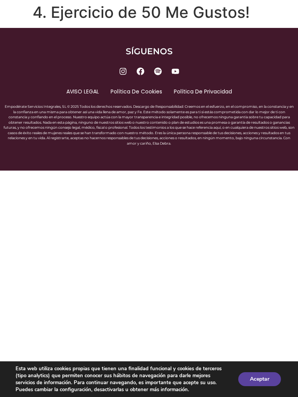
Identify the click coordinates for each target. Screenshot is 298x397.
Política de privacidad (203, 91)
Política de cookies (136, 91)
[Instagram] (123, 71)
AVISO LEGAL (82, 91)
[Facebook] (140, 71)
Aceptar (259, 379)
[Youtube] (175, 71)
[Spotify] (158, 71)
